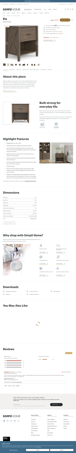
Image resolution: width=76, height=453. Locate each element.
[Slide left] (6, 43)
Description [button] (12, 69)
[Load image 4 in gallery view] (19, 64)
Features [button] (19, 69)
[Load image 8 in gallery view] (35, 64)
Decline (61, 450)
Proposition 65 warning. (30, 181)
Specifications (56, 291)
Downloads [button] (43, 69)
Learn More (42, 252)
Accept (37, 450)
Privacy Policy (38, 446)
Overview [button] (5, 69)
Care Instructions (34, 291)
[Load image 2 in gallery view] (12, 64)
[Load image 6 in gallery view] (27, 64)
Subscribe (55, 404)
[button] (72, 20)
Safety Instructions (34, 294)
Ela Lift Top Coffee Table (17, 382)
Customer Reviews (48, 40)
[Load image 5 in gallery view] (23, 64)
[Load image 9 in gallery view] (39, 64)
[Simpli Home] (12, 9)
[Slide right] (37, 43)
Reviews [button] (50, 69)
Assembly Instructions (11, 291)
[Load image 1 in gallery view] (4, 64)
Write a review (55, 37)
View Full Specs (8, 223)
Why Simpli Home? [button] (34, 69)
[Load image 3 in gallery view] (16, 64)
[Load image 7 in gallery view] (31, 64)
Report (17, 385)
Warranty (8, 294)
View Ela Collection (8, 91)
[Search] (65, 9)
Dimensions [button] (26, 69)
